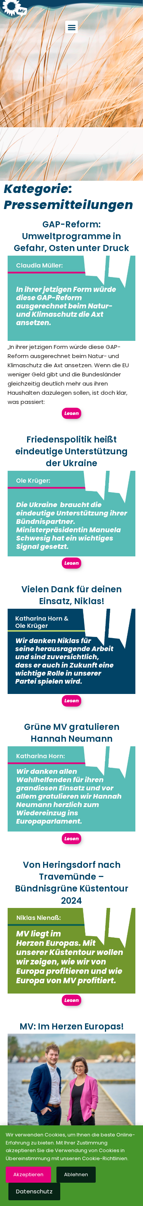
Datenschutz (34, 1191)
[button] (71, 27)
